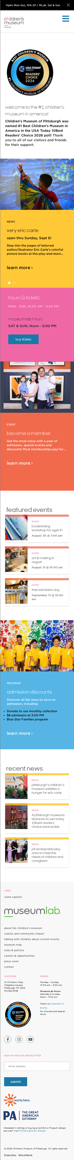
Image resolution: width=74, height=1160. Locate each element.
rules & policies (14, 950)
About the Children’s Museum (23, 928)
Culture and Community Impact (24, 933)
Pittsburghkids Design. (32, 1130)
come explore (13, 896)
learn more (18, 267)
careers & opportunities (19, 955)
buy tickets (23, 339)
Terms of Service (25, 1155)
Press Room (11, 961)
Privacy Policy (10, 1155)
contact (9, 966)
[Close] (68, 5)
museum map (13, 944)
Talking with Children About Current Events (31, 939)
